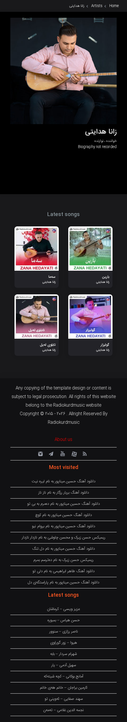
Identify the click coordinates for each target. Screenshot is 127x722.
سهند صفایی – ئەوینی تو (64, 699)
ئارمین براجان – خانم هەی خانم (63, 687)
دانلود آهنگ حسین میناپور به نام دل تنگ (63, 549)
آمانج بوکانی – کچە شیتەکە (63, 676)
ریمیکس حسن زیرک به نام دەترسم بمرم (63, 560)
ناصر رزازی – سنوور (63, 631)
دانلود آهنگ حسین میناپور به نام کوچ (63, 515)
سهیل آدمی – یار (63, 665)
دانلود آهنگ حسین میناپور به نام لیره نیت (63, 481)
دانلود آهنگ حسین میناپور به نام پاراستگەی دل (63, 582)
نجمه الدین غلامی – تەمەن (63, 710)
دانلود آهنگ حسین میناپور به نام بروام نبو (63, 526)
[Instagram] (39, 453)
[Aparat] (73, 453)
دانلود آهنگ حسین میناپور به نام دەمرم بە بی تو (63, 504)
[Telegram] (51, 453)
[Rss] (84, 453)
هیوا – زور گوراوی (63, 643)
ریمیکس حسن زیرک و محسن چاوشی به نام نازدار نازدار (63, 537)
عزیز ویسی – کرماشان (63, 609)
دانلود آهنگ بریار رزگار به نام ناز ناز (63, 492)
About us (63, 439)
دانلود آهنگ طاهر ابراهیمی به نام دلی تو (63, 571)
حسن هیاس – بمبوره (64, 620)
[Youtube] (62, 453)
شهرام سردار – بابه (63, 654)
